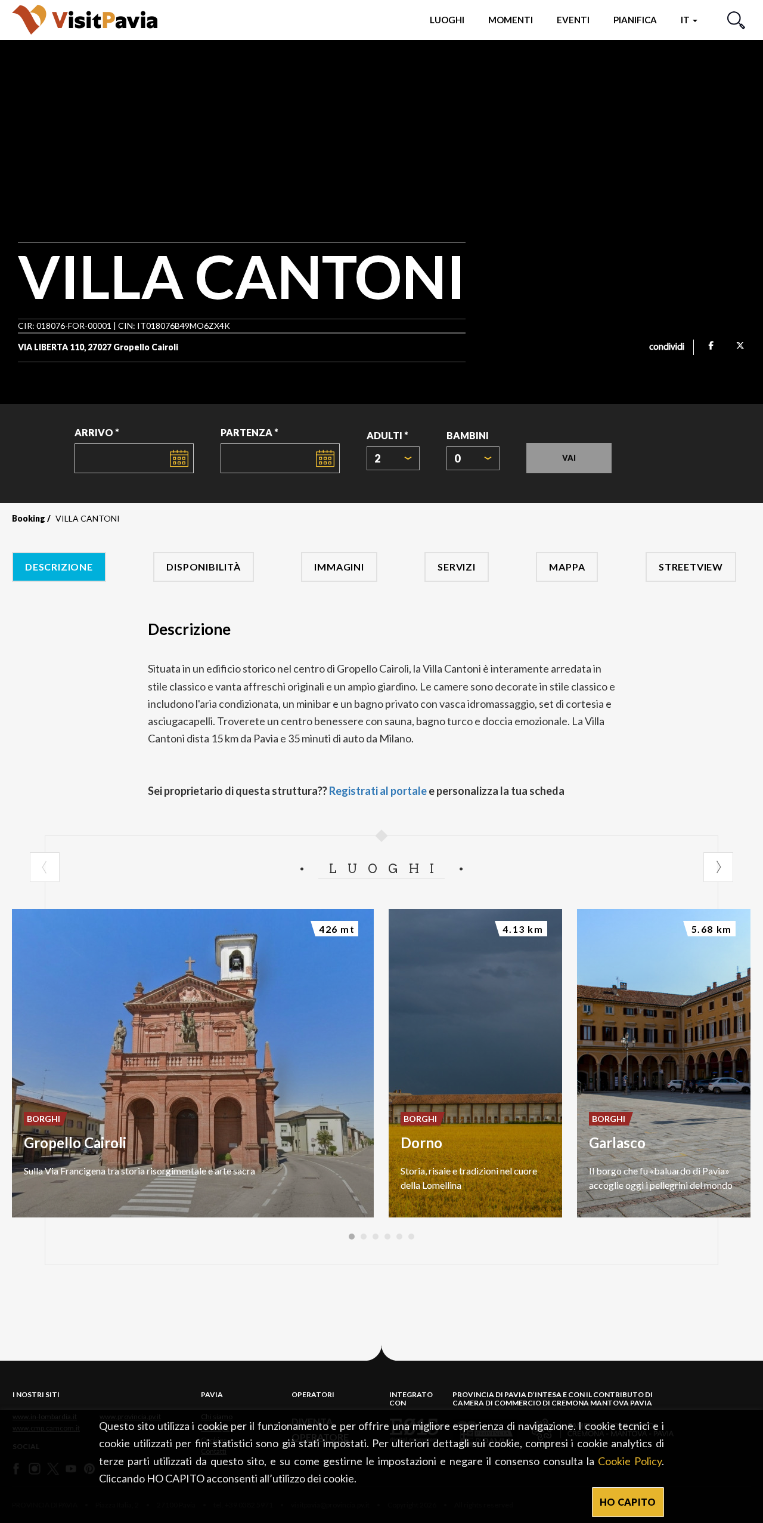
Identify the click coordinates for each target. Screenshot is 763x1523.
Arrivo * (97, 432)
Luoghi (447, 19)
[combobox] (393, 458)
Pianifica (635, 19)
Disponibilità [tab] (203, 566)
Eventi (573, 19)
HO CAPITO (628, 1501)
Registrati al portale (378, 790)
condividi (666, 347)
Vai (569, 458)
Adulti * (387, 435)
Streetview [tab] (691, 566)
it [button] (686, 19)
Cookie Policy (630, 1460)
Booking (28, 518)
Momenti (510, 19)
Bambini (467, 435)
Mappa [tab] (567, 566)
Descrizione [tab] (59, 566)
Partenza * (249, 432)
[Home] (84, 19)
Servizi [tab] (457, 566)
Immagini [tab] (339, 566)
